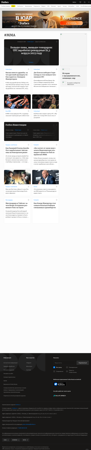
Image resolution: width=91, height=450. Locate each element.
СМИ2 (5, 440)
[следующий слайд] (56, 124)
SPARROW (14, 440)
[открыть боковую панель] (80, 2)
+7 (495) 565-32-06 (22, 428)
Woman (53, 6)
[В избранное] (56, 41)
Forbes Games (7, 6)
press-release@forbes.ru (29, 424)
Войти (74, 2)
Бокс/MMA (8, 111)
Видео (43, 6)
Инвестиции (18, 130)
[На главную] (5, 2)
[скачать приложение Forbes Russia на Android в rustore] (59, 384)
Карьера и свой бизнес (11, 145)
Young (64, 6)
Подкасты (37, 6)
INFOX (24, 440)
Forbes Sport (30, 41)
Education (71, 6)
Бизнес (35, 186)
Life (48, 6)
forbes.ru (18, 404)
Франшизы (28, 6)
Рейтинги (20, 6)
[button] (88, 2)
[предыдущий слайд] (53, 124)
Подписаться (83, 363)
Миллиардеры (9, 200)
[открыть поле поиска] (84, 2)
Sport (59, 6)
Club (77, 6)
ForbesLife (36, 145)
